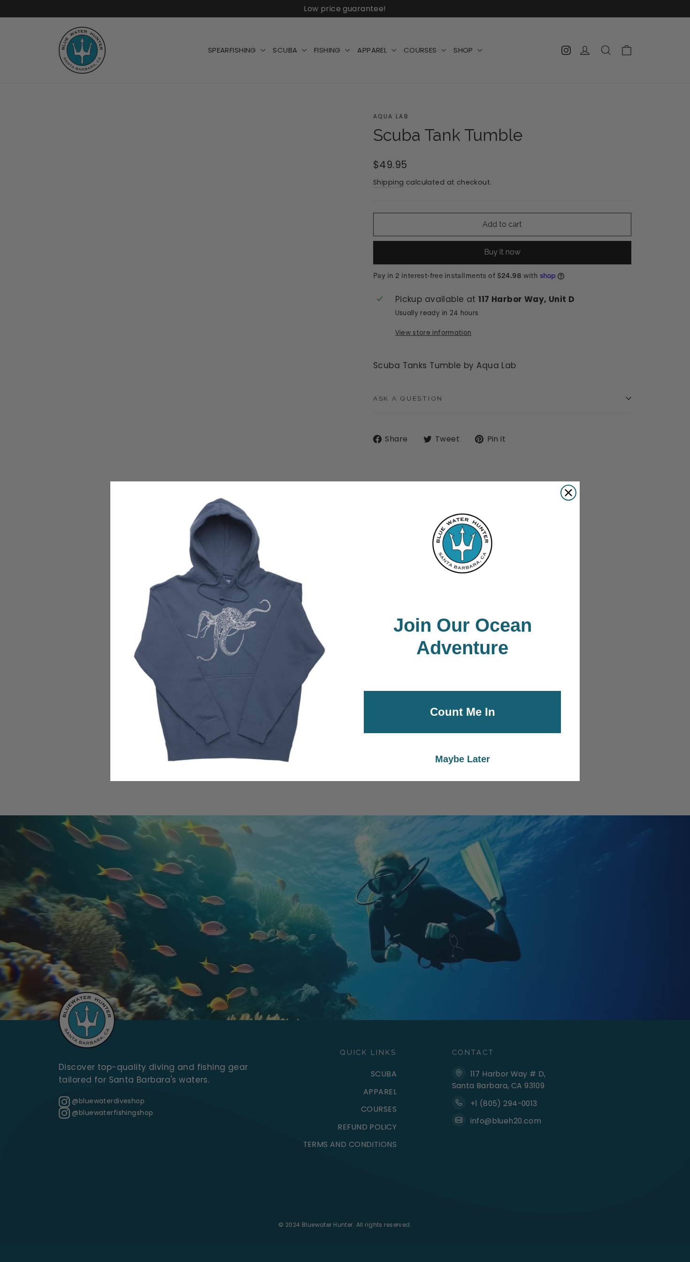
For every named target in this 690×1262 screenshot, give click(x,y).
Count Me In (462, 711)
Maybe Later (462, 759)
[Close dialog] (568, 492)
